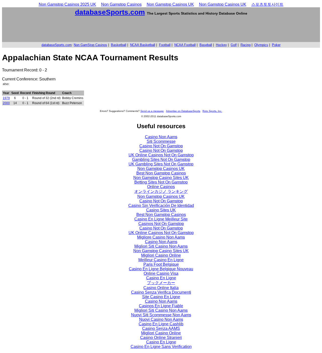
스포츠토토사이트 (267, 4)
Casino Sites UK (161, 210)
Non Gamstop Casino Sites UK (161, 177)
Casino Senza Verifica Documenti (161, 292)
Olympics (261, 45)
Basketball (118, 45)
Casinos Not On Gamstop (161, 224)
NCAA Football (185, 45)
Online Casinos (161, 187)
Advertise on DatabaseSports (183, 111)
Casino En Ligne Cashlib (161, 324)
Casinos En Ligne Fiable (161, 306)
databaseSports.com (110, 12)
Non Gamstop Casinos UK (170, 4)
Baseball (205, 45)
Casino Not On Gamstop (161, 146)
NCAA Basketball (142, 45)
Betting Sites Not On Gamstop (161, 182)
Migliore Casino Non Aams (161, 237)
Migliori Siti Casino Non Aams (161, 246)
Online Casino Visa (161, 273)
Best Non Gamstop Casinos (161, 173)
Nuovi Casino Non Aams (161, 319)
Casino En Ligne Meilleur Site (161, 219)
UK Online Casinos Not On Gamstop (161, 155)
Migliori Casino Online (161, 255)
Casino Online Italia (161, 288)
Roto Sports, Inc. (212, 111)
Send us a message (152, 111)
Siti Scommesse (161, 141)
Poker (276, 45)
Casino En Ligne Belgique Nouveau (161, 269)
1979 (6, 98)
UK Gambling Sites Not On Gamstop (161, 164)
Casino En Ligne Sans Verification (161, 346)
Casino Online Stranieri (161, 337)
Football (165, 45)
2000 (6, 103)
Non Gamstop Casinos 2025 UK (67, 4)
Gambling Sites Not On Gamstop (161, 159)
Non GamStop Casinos (90, 45)
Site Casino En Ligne (161, 297)
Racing (245, 45)
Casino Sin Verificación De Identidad (161, 205)
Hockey (221, 45)
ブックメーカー (161, 283)
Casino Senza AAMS (161, 328)
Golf (234, 45)
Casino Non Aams (161, 137)
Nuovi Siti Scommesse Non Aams (161, 315)
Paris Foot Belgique (161, 264)
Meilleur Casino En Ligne (161, 260)
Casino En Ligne (161, 278)
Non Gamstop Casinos (121, 4)
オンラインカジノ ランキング (161, 191)
